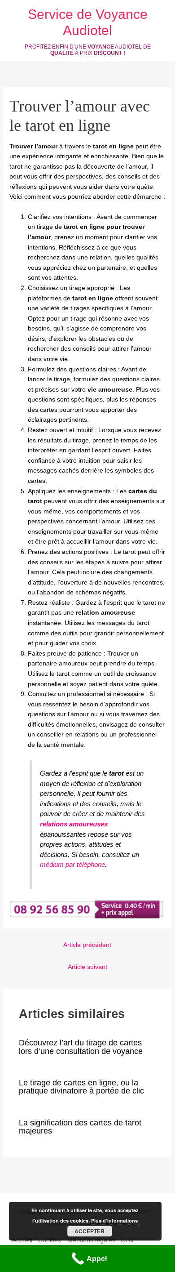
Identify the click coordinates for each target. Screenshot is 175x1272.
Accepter (89, 1231)
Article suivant (87, 967)
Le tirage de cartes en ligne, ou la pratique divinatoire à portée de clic (81, 1086)
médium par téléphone (72, 864)
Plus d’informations (114, 1220)
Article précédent (87, 945)
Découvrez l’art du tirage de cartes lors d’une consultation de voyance (81, 1046)
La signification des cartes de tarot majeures (80, 1126)
